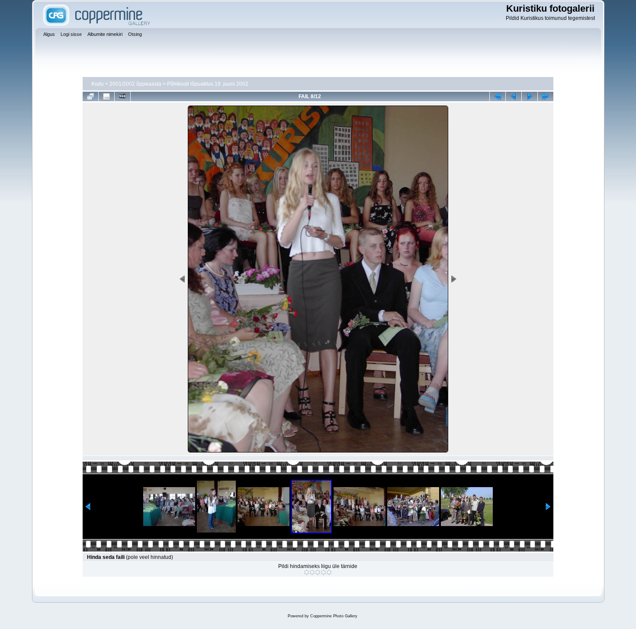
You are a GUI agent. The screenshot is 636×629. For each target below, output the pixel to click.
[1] (306, 572)
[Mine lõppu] (545, 96)
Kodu (97, 84)
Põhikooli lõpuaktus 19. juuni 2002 (207, 84)
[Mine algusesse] (497, 96)
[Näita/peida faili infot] (106, 96)
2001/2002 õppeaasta (135, 84)
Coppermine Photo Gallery (333, 616)
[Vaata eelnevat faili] (513, 96)
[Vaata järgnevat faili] (529, 96)
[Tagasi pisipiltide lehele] (90, 96)
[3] (318, 572)
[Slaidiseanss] (122, 96)
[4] (323, 572)
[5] (329, 572)
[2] (312, 572)
